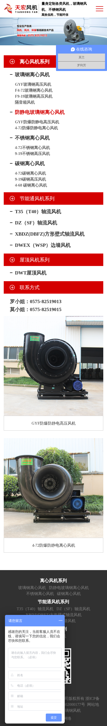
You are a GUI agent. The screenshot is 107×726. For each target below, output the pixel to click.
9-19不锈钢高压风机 (32, 153)
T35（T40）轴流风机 (38, 211)
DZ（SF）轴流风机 (36, 222)
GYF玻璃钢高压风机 (33, 84)
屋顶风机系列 (35, 260)
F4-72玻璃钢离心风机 (34, 90)
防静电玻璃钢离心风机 (40, 112)
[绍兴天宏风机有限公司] (20, 8)
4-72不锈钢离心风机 (32, 147)
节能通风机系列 (37, 198)
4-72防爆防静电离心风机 (36, 128)
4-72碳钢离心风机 (30, 173)
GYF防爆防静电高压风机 (37, 122)
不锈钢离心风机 (32, 137)
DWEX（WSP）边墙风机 (43, 245)
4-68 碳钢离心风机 (31, 185)
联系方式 (30, 287)
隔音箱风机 (25, 102)
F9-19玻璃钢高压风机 (34, 96)
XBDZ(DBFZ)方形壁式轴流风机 (50, 234)
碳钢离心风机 (30, 163)
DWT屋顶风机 (31, 272)
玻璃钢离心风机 (32, 74)
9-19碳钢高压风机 (30, 179)
